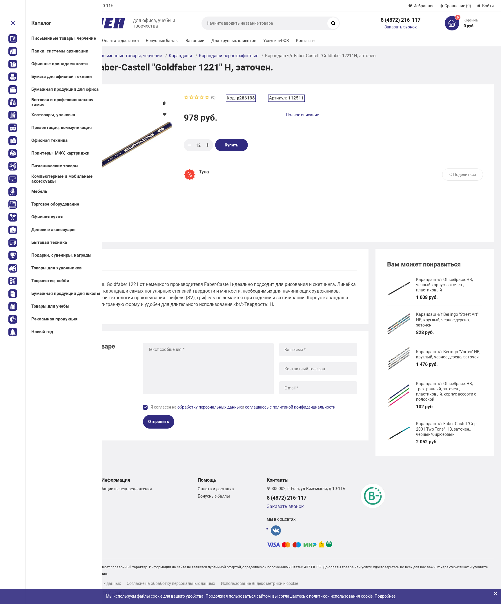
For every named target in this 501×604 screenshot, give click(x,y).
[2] (191, 98)
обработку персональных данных (209, 407)
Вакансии (195, 40)
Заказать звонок (400, 27)
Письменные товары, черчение (129, 55)
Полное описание (302, 115)
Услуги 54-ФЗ (276, 40)
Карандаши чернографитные (228, 55)
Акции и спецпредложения (126, 489)
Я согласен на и (242, 407)
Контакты (305, 40)
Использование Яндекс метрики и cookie (259, 583)
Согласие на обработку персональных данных (171, 583)
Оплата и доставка (120, 40)
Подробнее (385, 596)
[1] (186, 98)
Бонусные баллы (162, 40)
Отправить (158, 421)
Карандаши (180, 55)
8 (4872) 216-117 (400, 20)
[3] (196, 98)
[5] (207, 98)
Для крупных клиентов (233, 40)
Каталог (41, 23)
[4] (202, 98)
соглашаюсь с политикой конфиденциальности (290, 407)
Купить (231, 145)
